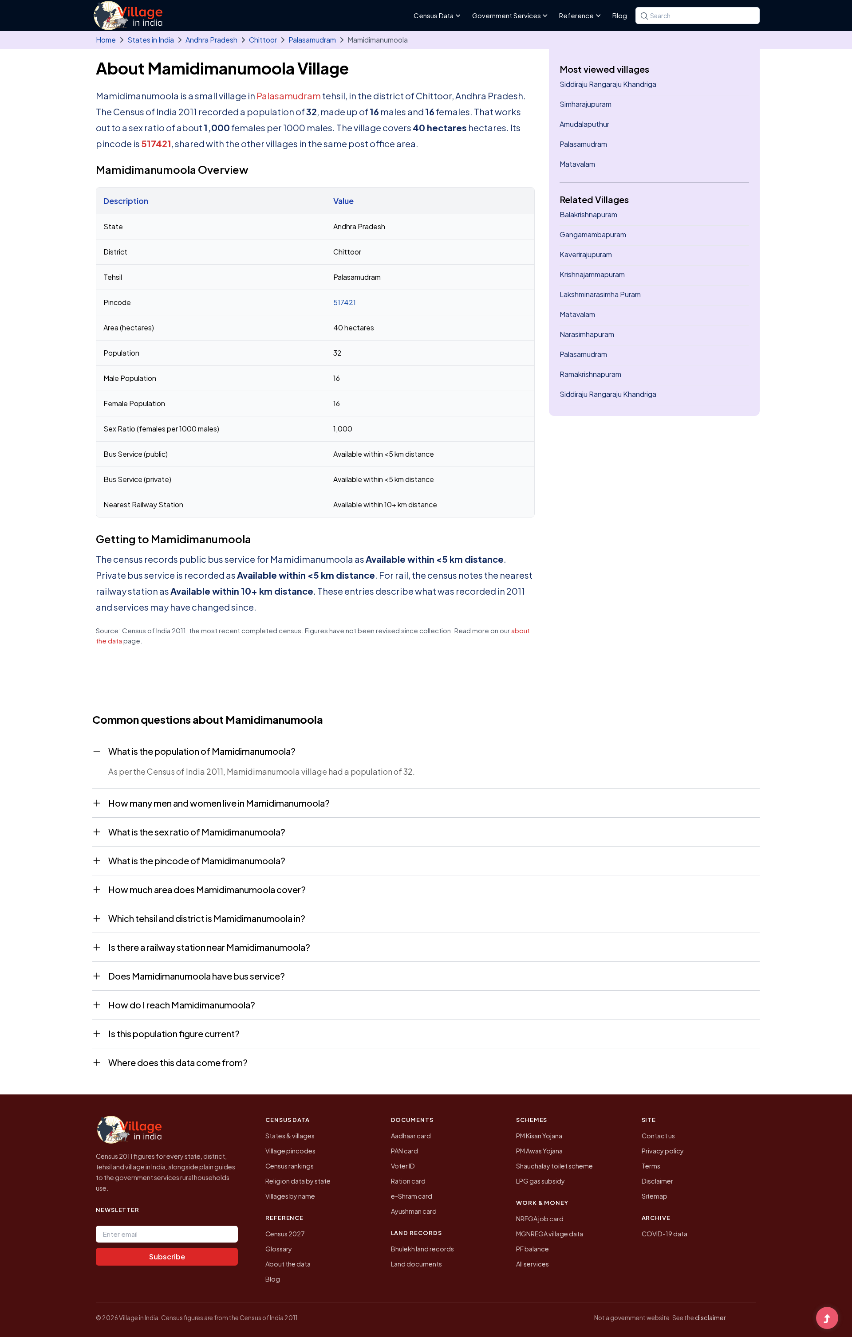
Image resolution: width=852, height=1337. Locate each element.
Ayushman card (414, 1211)
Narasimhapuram (587, 334)
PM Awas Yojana (539, 1151)
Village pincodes (290, 1151)
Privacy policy (663, 1151)
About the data (288, 1264)
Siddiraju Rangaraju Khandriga (608, 84)
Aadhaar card (411, 1136)
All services (532, 1264)
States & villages (290, 1136)
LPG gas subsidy (540, 1181)
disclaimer (710, 1317)
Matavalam (577, 164)
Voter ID (403, 1166)
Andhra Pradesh (211, 39)
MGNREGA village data (549, 1234)
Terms (651, 1166)
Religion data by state (298, 1181)
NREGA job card (540, 1219)
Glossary (278, 1249)
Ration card (408, 1181)
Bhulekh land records (422, 1249)
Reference (576, 15)
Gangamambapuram (593, 234)
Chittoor (263, 39)
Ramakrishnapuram (590, 374)
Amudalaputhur (584, 124)
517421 (156, 143)
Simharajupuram (585, 104)
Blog (619, 15)
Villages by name (290, 1196)
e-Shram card (411, 1196)
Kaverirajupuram (586, 254)
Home (106, 39)
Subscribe (167, 1256)
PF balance (532, 1249)
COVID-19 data (664, 1234)
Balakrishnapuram (588, 214)
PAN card (404, 1151)
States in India (150, 39)
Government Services (506, 15)
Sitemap (654, 1196)
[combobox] (697, 15)
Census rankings (289, 1166)
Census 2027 (285, 1234)
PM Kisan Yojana (539, 1136)
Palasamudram (312, 39)
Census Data (434, 15)
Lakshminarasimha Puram (600, 294)
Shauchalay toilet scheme (554, 1166)
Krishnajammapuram (592, 274)
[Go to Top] (827, 1319)
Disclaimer (657, 1181)
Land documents (416, 1264)
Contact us (658, 1136)
